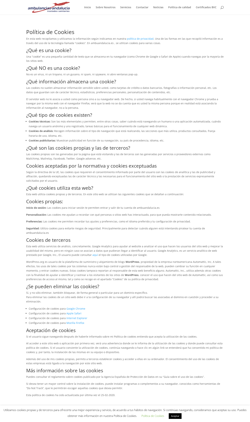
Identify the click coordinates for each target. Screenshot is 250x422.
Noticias (158, 7)
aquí (95, 255)
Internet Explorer (76, 318)
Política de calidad (179, 7)
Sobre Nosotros (105, 7)
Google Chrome (75, 308)
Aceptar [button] (175, 416)
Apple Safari (73, 313)
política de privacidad (140, 38)
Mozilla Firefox (75, 323)
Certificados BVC (206, 7)
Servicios (125, 7)
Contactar (142, 7)
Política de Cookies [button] (152, 416)
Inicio (87, 7)
